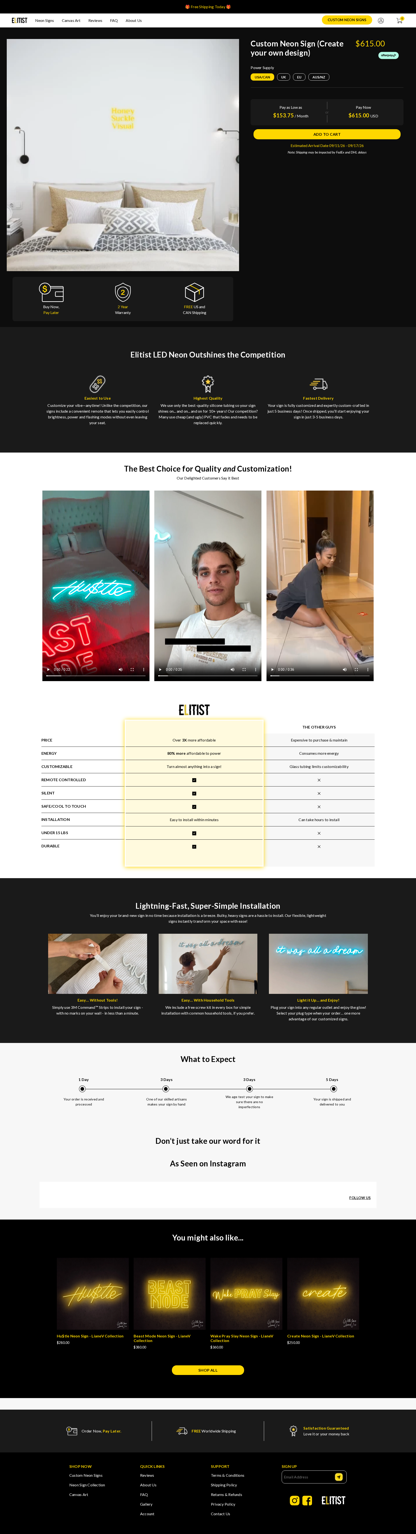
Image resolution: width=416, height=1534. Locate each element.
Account (147, 1513)
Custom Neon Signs (347, 20)
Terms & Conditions (227, 1475)
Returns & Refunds (226, 1494)
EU (299, 77)
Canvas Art (71, 20)
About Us (134, 20)
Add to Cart (327, 134)
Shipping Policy (224, 1485)
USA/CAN (262, 77)
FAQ (114, 20)
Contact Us (220, 1513)
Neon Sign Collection (87, 1485)
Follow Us (360, 1198)
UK (283, 77)
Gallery (146, 1504)
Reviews (95, 20)
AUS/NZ (318, 77)
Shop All (208, 1370)
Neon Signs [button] (44, 20)
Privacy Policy (223, 1504)
